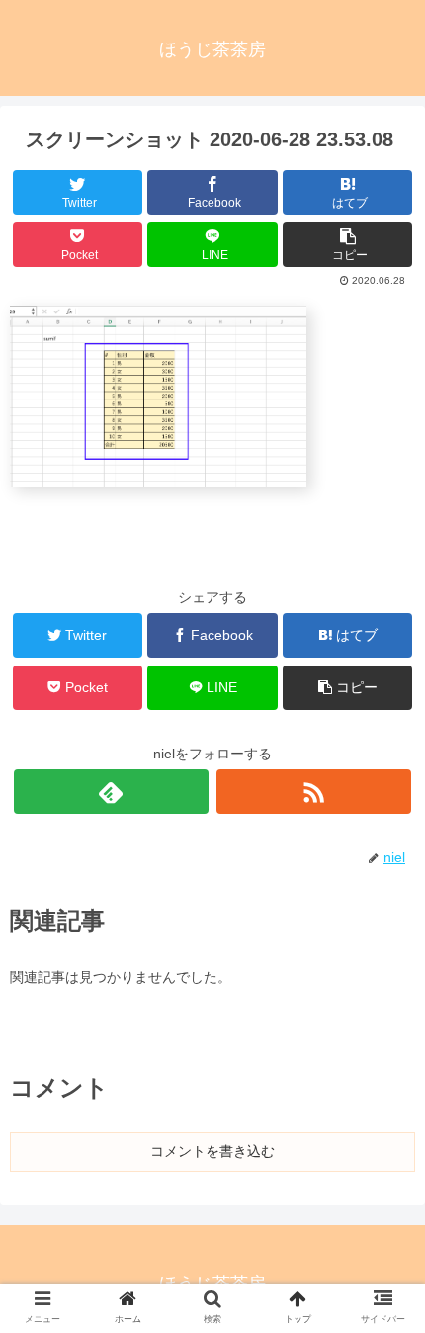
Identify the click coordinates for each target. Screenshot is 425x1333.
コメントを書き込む (212, 1151)
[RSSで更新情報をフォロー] (313, 791)
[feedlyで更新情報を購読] (111, 791)
